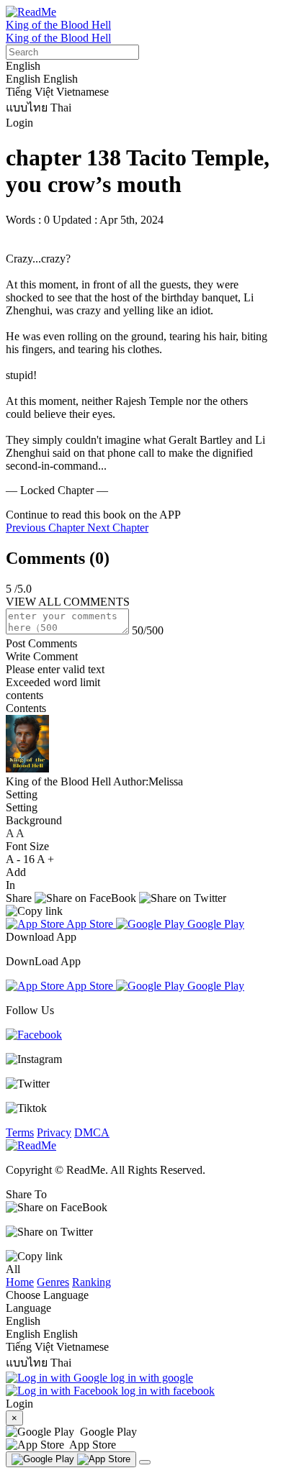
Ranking (91, 1282)
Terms (20, 1132)
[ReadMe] (31, 12)
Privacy (54, 1132)
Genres (53, 1282)
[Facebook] (34, 1035)
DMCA (92, 1132)
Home (20, 1282)
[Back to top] (145, 1462)
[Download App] (71, 1459)
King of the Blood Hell (58, 25)
